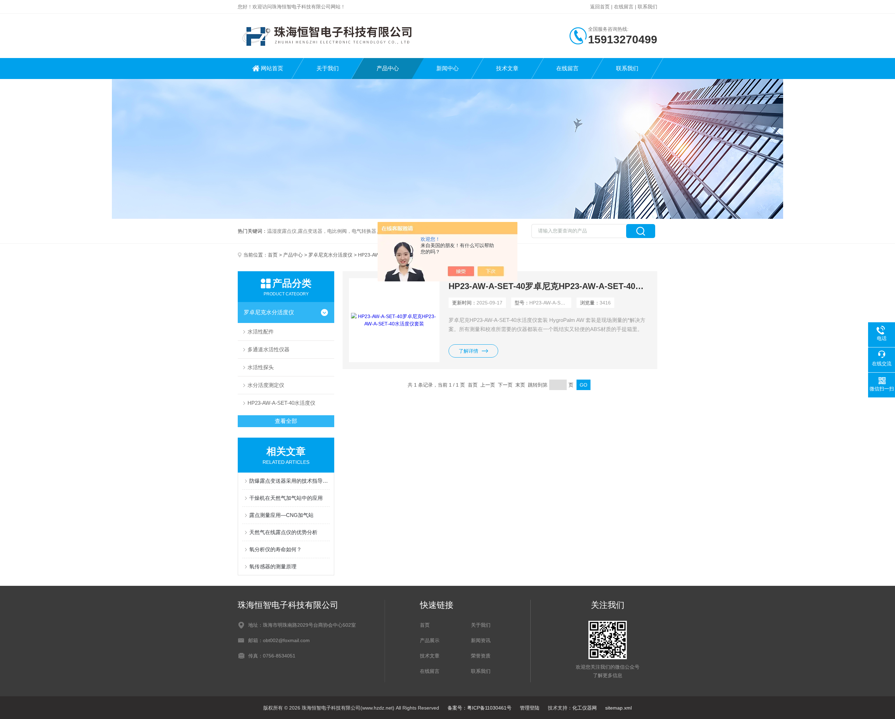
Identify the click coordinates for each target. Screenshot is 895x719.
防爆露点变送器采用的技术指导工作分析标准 (289, 481)
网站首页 (272, 68)
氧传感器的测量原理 (272, 566)
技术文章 (507, 68)
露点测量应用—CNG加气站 (281, 515)
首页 (273, 255)
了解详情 (468, 351)
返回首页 (600, 6)
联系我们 (647, 6)
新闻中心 (447, 68)
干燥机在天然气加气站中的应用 (286, 498)
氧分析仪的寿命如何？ (275, 549)
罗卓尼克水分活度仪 (330, 255)
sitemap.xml (618, 708)
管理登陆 (529, 708)
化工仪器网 (584, 708)
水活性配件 (261, 332)
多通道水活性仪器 (268, 349)
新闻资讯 (481, 640)
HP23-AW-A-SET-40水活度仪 (281, 403)
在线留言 (623, 6)
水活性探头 (261, 367)
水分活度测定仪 (266, 385)
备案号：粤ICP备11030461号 (479, 708)
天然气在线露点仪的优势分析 (283, 532)
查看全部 (286, 421)
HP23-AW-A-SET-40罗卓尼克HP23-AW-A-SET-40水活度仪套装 (550, 286)
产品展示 (429, 640)
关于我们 (327, 68)
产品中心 (388, 68)
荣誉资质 (481, 656)
